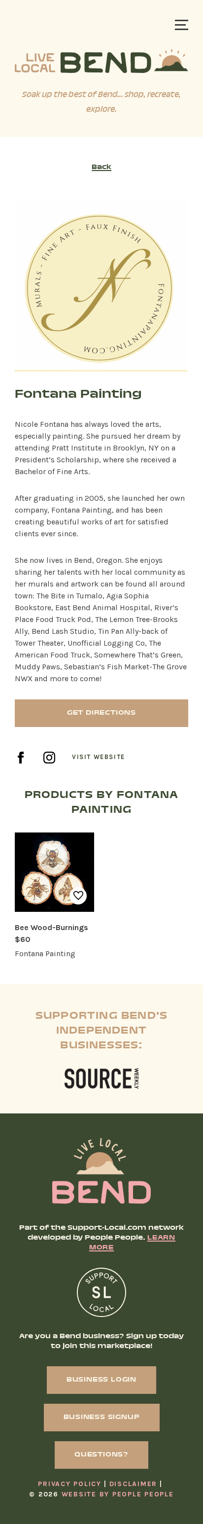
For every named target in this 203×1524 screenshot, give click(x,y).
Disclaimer (133, 1484)
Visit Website (98, 757)
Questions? (101, 1455)
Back (101, 168)
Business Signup (102, 1417)
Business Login (101, 1380)
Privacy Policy (70, 1484)
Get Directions (101, 713)
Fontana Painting (45, 953)
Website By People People (118, 1494)
